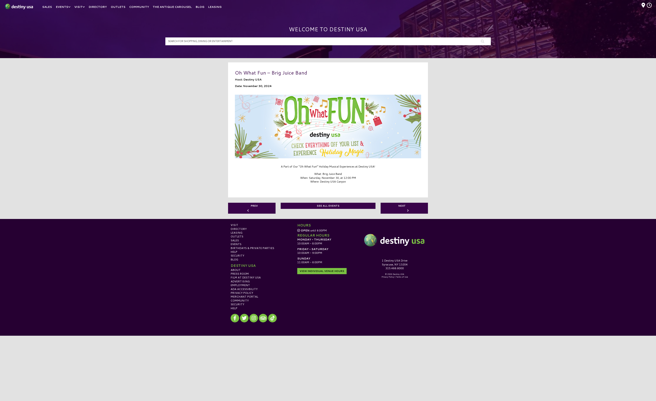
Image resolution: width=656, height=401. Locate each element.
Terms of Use (402, 277)
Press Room (240, 274)
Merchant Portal (244, 296)
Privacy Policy (242, 293)
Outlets (237, 236)
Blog (234, 259)
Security (237, 255)
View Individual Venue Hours (322, 271)
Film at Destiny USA (246, 277)
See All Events (328, 206)
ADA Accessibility (244, 289)
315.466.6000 (394, 268)
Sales (235, 240)
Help (234, 252)
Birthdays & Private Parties (252, 248)
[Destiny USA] (394, 240)
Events (236, 244)
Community (240, 300)
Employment (240, 285)
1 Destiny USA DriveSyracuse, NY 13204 (395, 262)
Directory (239, 229)
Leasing (236, 233)
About (236, 270)
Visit (234, 225)
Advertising (240, 281)
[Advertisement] (328, 360)
